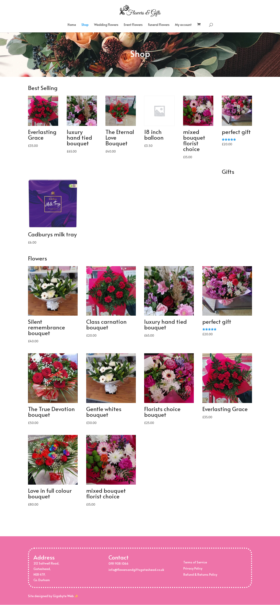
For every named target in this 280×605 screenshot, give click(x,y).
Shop (85, 25)
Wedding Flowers (106, 25)
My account (183, 25)
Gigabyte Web (63, 596)
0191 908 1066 (118, 563)
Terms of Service (195, 562)
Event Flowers (133, 25)
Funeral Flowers (159, 25)
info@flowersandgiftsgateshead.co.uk (136, 570)
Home (72, 25)
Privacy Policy (192, 568)
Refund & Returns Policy (200, 574)
